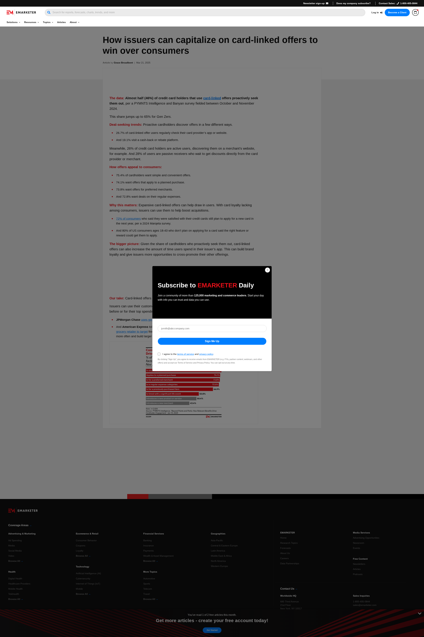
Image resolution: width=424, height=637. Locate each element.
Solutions (12, 22)
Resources (30, 22)
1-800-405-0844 (408, 3)
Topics (47, 22)
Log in (375, 12)
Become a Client (397, 12)
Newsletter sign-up (314, 3)
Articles (61, 22)
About (73, 22)
